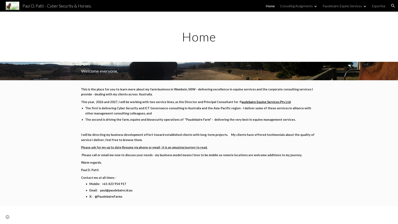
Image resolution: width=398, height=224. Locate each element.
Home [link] (270, 6)
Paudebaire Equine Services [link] (342, 6)
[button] (393, 6)
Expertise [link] (379, 6)
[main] (199, 36)
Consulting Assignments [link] (296, 6)
